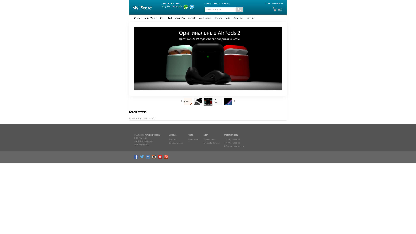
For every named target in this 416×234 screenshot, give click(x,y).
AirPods (192, 18)
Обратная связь (231, 135)
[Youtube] (161, 158)
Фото (190, 135)
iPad (170, 18)
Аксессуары (205, 18)
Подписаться (209, 140)
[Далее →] (208, 90)
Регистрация (277, 3)
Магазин (172, 135)
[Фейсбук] (137, 158)
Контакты (226, 3)
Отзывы (216, 3)
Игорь (138, 119)
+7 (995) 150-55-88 (232, 143)
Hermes (218, 18)
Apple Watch (150, 18)
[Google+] (167, 158)
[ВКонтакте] (149, 158)
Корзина (172, 140)
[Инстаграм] (155, 158)
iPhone (137, 18)
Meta (227, 18)
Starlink (250, 18)
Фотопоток (193, 140)
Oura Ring (238, 18)
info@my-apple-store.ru (234, 146)
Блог (206, 135)
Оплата (208, 3)
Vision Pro (180, 18)
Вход (267, 3)
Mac (162, 18)
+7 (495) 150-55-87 (232, 140)
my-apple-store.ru (152, 135)
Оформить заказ (176, 143)
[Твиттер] (143, 158)
